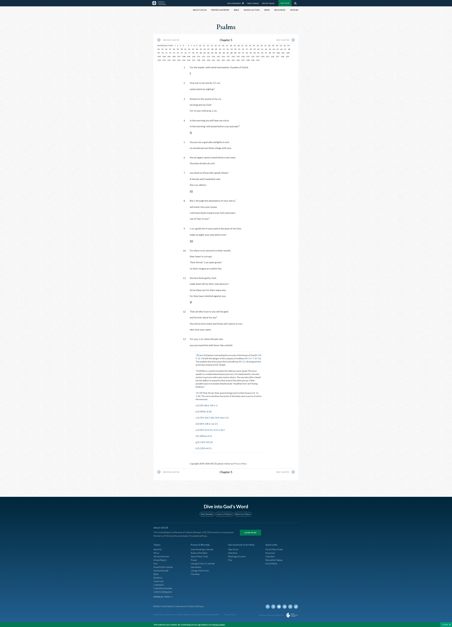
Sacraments (196, 567)
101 (283, 53)
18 (231, 46)
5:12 (200, 448)
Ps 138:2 (206, 423)
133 (174, 60)
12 (208, 46)
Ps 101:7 (206, 417)
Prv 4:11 (214, 430)
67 (285, 49)
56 (243, 49)
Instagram (290, 606)
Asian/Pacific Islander (163, 567)
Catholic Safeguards (162, 591)
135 (184, 60)
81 (205, 53)
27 (265, 46)
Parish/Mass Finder (274, 549)
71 (166, 53)
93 (251, 53)
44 (197, 49)
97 (266, 53)
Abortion (157, 549)
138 (198, 60)
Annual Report (160, 560)
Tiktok (296, 606)
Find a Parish (253, 3)
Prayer (194, 560)
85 (220, 53)
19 (235, 46)
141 (213, 60)
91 (243, 53)
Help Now (284, 3)
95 (258, 53)
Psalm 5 (200, 355)
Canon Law (158, 581)
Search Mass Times (199, 556)
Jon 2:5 (214, 423)
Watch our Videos (242, 514)
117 (228, 56)
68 (289, 49)
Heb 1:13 (224, 417)
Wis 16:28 (206, 411)
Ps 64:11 (207, 448)
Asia (155, 563)
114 (213, 56)
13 (212, 46)
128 (282, 56)
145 (233, 60)
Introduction (165, 46)
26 (261, 46)
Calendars (270, 556)
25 (258, 46)
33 (288, 46)
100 (278, 53)
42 (189, 49)
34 (158, 49)
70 (162, 53)
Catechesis (158, 584)
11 (204, 46)
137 (193, 60)
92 (247, 53)
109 (188, 56)
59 (254, 49)
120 (243, 56)
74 (178, 53)
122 (252, 56)
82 (208, 53)
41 (185, 49)
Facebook (273, 606)
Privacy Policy (240, 463)
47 (208, 49)
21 (242, 46)
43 (193, 49)
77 (189, 53)
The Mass (195, 574)
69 (158, 53)
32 (285, 46)
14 (215, 46)
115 (218, 56)
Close (445, 624)
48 (212, 49)
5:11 (200, 442)
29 (273, 46)
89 (235, 53)
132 (169, 60)
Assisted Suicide (160, 570)
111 (198, 56)
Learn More (250, 533)
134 (179, 60)
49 (216, 49)
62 (266, 49)
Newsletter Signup (273, 560)
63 (270, 49)
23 (250, 46)
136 (188, 60)
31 (281, 46)
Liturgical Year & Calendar (203, 563)
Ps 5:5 (248, 358)
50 (220, 49)
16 (223, 46)
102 (288, 53)
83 (212, 53)
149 (252, 60)
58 (251, 49)
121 (248, 56)
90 (239, 53)
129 (287, 56)
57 (247, 49)
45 (201, 49)
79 (197, 53)
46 (205, 49)
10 (200, 46)
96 (262, 53)
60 (258, 49)
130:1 (212, 405)
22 (246, 46)
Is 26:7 (221, 430)
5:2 (199, 405)
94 (254, 53)
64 (274, 49)
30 (277, 46)
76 (185, 53)
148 (248, 60)
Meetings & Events (237, 556)
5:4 (199, 411)
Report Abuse (268, 3)
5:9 (199, 430)
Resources (270, 553)
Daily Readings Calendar (244, 3)
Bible (155, 574)
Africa (156, 553)
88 (231, 53)
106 (174, 56)
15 (219, 46)
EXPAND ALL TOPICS (161, 597)
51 (224, 49)
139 (203, 60)
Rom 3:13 (207, 436)
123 (257, 56)
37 (170, 49)
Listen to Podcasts (224, 514)
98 (270, 53)
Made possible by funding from (272, 615)
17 (227, 46)
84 (216, 53)
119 (238, 56)
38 (174, 49)
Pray (230, 560)
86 (224, 53)
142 (218, 60)
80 (201, 53)
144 (228, 60)
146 (238, 60)
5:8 (198, 371)
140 (208, 60)
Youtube (279, 606)
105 (169, 56)
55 (239, 49)
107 (179, 56)
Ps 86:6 (205, 405)
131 (164, 60)
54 (235, 49)
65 (277, 49)
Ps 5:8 (258, 355)
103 (159, 56)
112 (203, 56)
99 (274, 53)
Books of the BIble (199, 553)
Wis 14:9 (215, 417)
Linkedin (284, 606)
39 (178, 49)
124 (262, 56)
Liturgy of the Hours (200, 570)
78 (193, 53)
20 (239, 46)
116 (223, 56)
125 (267, 56)
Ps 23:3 (205, 430)
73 (174, 53)
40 (182, 49)
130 (159, 60)
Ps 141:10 (207, 442)
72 (170, 53)
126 (272, 56)
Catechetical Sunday (162, 588)
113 (208, 56)
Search (295, 2)
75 (182, 53)
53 (231, 49)
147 (243, 60)
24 (254, 46)
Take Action (233, 549)
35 (162, 49)
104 (164, 56)
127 (277, 56)
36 (166, 49)
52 (228, 49)
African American (161, 556)
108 (184, 56)
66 (281, 49)
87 (228, 53)
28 (269, 46)
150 (257, 60)
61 (262, 49)
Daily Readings (234, 3)
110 (193, 56)
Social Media (271, 563)
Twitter (268, 606)
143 (223, 60)
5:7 (199, 417)
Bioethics (157, 577)
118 (233, 56)
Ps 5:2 (242, 361)
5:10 (199, 393)
